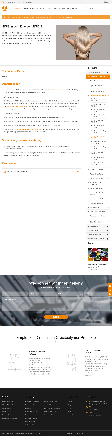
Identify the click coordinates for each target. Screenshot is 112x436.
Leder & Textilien (30, 421)
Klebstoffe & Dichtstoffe (32, 401)
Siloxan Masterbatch (96, 203)
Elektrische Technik (31, 418)
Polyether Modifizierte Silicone (96, 193)
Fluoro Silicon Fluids (96, 174)
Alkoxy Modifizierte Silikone (96, 86)
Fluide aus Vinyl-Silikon (97, 216)
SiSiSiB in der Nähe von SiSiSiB (17, 171)
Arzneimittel (47, 405)
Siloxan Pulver (94, 207)
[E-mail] (110, 285)
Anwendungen (29, 8)
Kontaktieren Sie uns (69, 8)
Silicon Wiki (71, 408)
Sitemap (69, 433)
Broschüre (71, 415)
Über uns (57, 8)
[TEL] (110, 290)
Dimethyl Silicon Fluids (97, 91)
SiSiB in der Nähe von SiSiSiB (62, 17)
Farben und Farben (31, 411)
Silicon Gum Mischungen (98, 211)
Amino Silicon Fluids (96, 81)
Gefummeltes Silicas (95, 234)
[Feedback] (110, 294)
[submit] (107, 9)
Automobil (28, 408)
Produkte (18, 8)
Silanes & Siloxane (94, 72)
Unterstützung (41, 8)
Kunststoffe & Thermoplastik (52, 408)
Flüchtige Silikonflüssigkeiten (96, 221)
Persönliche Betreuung (50, 401)
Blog (49, 8)
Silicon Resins (93, 230)
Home (8, 17)
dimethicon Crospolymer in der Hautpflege (28, 129)
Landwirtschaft (29, 405)
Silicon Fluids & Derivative (26, 17)
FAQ (69, 411)
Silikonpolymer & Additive (96, 239)
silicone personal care (57, 90)
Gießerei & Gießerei (31, 425)
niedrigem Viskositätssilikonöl (15, 106)
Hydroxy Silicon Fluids (97, 178)
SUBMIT (56, 317)
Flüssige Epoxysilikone (97, 169)
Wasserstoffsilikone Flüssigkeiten (96, 183)
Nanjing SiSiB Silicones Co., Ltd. (18, 433)
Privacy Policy (79, 433)
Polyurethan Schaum (50, 411)
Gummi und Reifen (49, 415)
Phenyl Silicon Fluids (96, 188)
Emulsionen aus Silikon (97, 199)
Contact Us (93, 397)
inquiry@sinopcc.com (28, 2)
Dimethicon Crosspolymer (44, 17)
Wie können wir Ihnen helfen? (56, 283)
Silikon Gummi (93, 226)
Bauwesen (28, 415)
